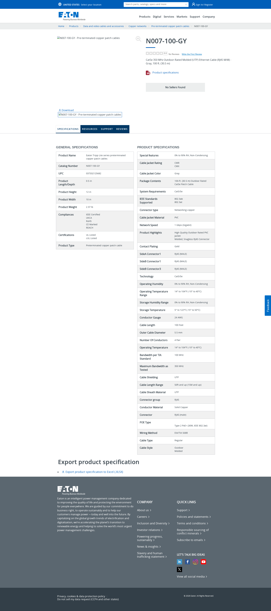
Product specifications (165, 72)
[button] (175, 87)
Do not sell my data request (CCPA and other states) (88, 599)
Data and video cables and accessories (104, 26)
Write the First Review (192, 54)
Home (61, 26)
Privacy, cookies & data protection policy (81, 596)
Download (67, 110)
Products (73, 26)
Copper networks (137, 26)
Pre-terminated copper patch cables (170, 26)
